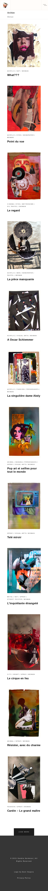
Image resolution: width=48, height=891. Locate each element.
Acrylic (11, 71)
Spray (10, 464)
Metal (10, 596)
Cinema (10, 204)
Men (19, 273)
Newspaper (28, 135)
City (9, 674)
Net (18, 71)
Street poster (14, 599)
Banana (19, 462)
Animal (10, 462)
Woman (25, 71)
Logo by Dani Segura (24, 872)
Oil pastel (12, 206)
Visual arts (22, 335)
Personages (32, 389)
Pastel (10, 275)
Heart (16, 674)
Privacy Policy (24, 878)
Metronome (28, 204)
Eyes (19, 135)
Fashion (21, 389)
